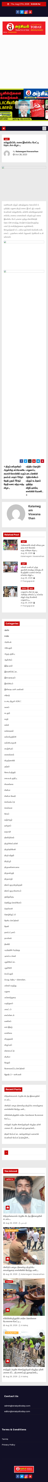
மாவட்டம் (7, 1009)
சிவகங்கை (8, 784)
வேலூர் (7, 1062)
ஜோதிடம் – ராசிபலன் (12, 1074)
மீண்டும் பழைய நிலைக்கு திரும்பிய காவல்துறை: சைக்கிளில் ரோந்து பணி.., (20, 1269)
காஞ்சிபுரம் (8, 748)
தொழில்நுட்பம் (10, 914)
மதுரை (6, 139)
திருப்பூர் (7, 861)
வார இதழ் (8, 1027)
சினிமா (7, 790)
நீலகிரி (7, 944)
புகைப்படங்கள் (10, 956)
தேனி (6, 926)
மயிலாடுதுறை (10, 997)
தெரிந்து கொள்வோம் (12, 902)
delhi (6, 630)
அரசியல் (24, 588)
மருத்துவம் (8, 1003)
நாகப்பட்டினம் (9, 932)
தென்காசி (8, 908)
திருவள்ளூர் (9, 873)
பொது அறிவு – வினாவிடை (15, 979)
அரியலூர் (8, 648)
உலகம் (6, 707)
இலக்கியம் (8, 683)
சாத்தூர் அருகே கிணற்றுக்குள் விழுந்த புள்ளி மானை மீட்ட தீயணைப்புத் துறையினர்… (23, 1371)
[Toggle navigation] (44, 128)
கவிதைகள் (9, 731)
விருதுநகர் (8, 1038)
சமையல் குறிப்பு (10, 778)
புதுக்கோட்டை (10, 962)
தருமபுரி (7, 831)
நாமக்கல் (8, 938)
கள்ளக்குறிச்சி (10, 736)
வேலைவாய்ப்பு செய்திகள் (14, 1068)
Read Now (24, 104)
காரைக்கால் (9, 754)
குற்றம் (7, 766)
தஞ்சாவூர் (8, 819)
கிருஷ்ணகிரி (9, 760)
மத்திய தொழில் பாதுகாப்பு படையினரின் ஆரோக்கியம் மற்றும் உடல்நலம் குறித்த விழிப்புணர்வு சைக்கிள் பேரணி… (34, 479)
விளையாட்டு (9, 1050)
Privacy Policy (8, 1444)
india (6, 636)
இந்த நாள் (8, 665)
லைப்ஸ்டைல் (9, 1015)
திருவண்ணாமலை (11, 867)
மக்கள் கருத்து (10, 985)
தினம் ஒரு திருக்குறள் (13, 885)
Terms (5, 1439)
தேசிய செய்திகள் (11, 920)
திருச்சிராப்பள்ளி (11, 843)
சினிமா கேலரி (10, 796)
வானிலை (8, 1033)
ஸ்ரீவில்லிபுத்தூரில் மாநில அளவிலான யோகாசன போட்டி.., (19, 1320)
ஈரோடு (7, 695)
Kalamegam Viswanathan (27, 151)
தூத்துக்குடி (9, 896)
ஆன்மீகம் (8, 659)
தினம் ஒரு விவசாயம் (12, 890)
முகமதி (23, 1223)
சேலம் (6, 813)
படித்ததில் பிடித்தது (12, 950)
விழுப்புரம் (8, 1044)
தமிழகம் (7, 825)
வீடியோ (7, 1056)
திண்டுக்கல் (9, 837)
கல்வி (6, 725)
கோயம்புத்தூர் (10, 772)
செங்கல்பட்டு (9, 802)
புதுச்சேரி (8, 967)
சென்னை (8, 808)
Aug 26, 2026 (26, 553)
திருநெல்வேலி (10, 849)
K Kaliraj (24, 1325)
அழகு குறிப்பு (9, 654)
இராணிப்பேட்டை (11, 671)
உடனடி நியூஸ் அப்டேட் (13, 701)
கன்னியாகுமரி (10, 742)
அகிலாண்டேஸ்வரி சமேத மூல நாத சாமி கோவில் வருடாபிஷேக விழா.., (33, 548)
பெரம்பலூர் (8, 973)
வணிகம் (7, 1021)
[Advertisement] (24, 63)
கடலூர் (7, 713)
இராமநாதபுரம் (10, 677)
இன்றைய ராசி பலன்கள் (14, 689)
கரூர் (6, 719)
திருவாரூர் (8, 879)
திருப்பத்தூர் (9, 855)
